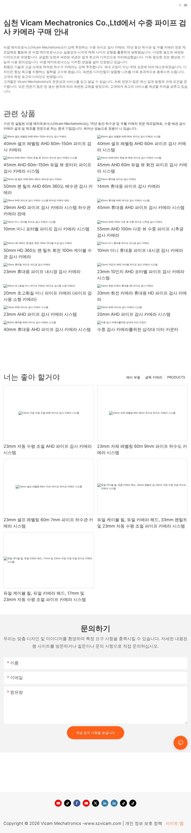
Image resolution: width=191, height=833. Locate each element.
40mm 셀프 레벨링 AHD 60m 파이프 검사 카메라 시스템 (141, 146)
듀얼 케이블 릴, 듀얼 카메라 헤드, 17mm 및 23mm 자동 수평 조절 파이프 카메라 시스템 (44, 596)
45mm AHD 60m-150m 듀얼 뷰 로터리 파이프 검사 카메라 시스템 (47, 168)
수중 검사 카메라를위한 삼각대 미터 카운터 (137, 329)
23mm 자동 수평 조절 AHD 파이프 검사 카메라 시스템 (47, 449)
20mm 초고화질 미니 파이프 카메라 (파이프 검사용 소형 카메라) (47, 296)
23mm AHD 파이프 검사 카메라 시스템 (40, 314)
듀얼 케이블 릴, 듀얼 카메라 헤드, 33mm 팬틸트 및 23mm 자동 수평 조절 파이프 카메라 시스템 (142, 522)
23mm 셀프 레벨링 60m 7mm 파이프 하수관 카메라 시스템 (48, 522)
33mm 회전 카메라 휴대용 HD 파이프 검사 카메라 (142, 296)
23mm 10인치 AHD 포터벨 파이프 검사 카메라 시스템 (140, 274)
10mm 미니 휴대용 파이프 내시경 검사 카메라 (140, 250)
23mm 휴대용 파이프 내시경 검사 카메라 (42, 271)
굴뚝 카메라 (153, 377)
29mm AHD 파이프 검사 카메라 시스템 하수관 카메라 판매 (47, 210)
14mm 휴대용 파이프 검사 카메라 (128, 186)
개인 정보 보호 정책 (144, 823)
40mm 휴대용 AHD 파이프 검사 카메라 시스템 (47, 329)
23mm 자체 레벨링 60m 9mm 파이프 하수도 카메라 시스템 (142, 449)
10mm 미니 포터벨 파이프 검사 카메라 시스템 (46, 228)
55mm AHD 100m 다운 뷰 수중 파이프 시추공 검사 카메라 (140, 232)
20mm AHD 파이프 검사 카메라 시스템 (134, 314)
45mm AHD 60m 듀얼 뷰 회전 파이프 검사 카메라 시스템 (142, 168)
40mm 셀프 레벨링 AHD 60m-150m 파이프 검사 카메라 (47, 146)
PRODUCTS (176, 377)
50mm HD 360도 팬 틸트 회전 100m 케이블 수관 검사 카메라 (47, 253)
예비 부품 (133, 377)
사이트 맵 (174, 823)
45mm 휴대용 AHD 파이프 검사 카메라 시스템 (140, 207)
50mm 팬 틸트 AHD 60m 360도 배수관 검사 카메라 (48, 189)
